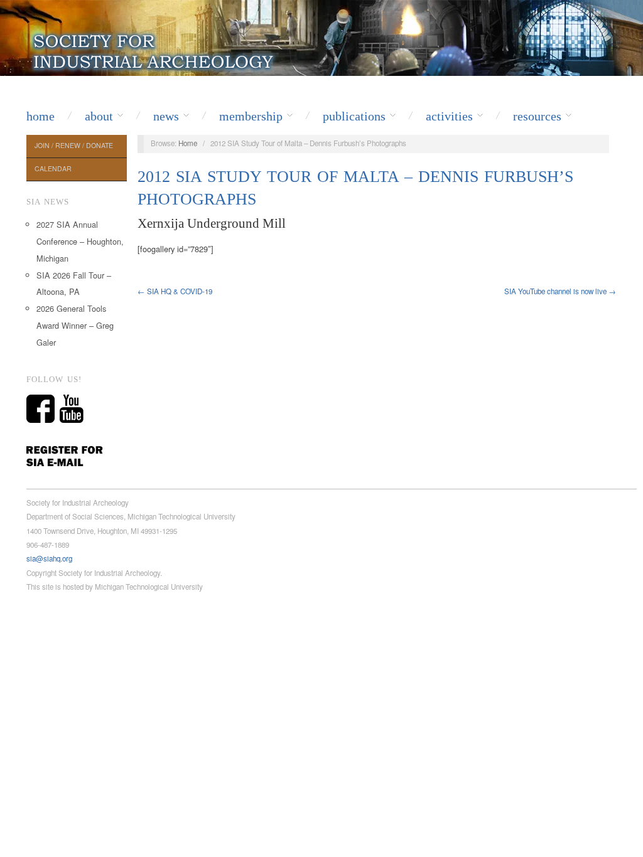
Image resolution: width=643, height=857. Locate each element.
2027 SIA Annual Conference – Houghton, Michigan (80, 241)
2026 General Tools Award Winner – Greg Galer (75, 325)
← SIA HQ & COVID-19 (175, 291)
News (166, 116)
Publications (354, 116)
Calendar (53, 168)
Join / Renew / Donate (74, 145)
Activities (449, 116)
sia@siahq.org (49, 558)
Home (40, 116)
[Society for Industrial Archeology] (154, 49)
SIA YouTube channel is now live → (560, 291)
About (99, 116)
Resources (537, 116)
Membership (251, 116)
